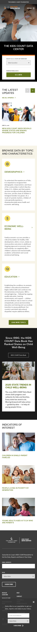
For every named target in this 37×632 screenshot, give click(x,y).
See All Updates (8, 98)
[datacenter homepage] (15, 7)
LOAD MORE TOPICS (18, 322)
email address (6, 562)
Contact (19, 596)
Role (3, 572)
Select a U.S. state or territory (16, 59)
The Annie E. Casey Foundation (18, 2)
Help (18, 592)
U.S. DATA (18, 75)
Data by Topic (6, 598)
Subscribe (9, 584)
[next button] (33, 90)
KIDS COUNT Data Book (18, 355)
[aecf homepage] (5, 7)
